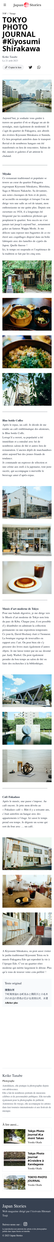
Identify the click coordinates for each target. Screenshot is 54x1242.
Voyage (12, 13)
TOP (4, 13)
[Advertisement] (27, 1039)
